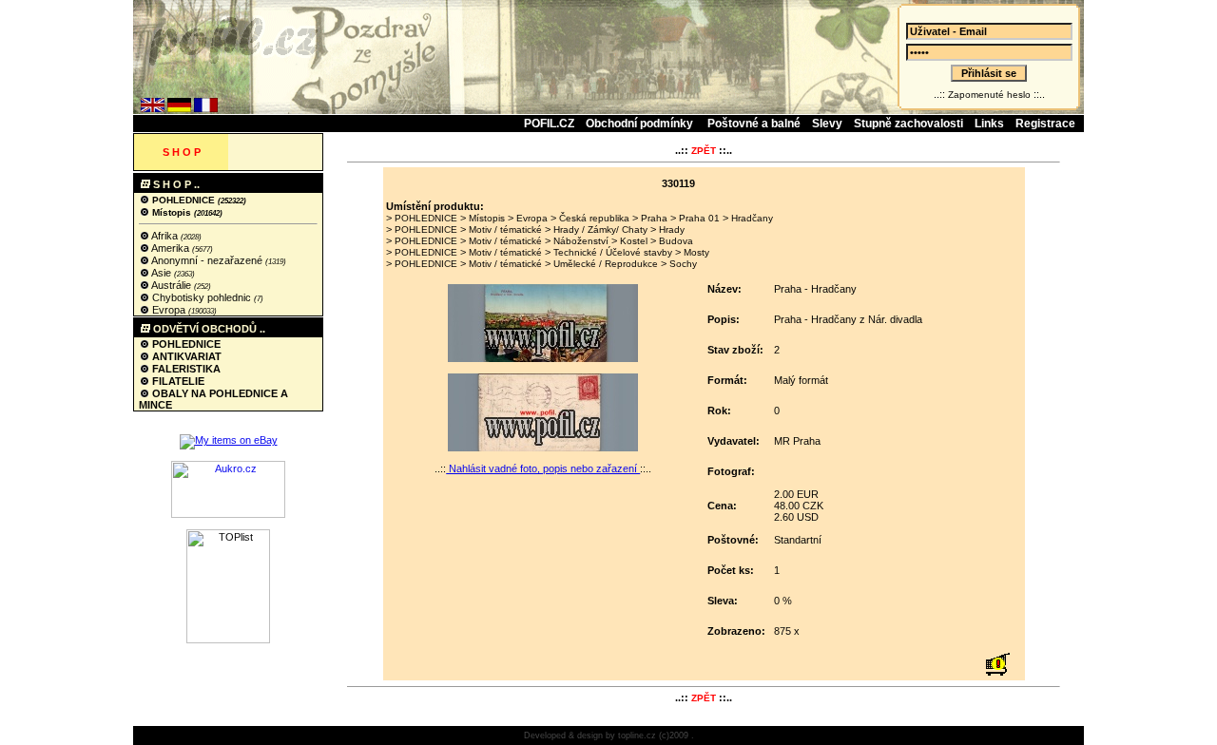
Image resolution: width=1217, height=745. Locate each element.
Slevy (827, 123)
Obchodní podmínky (641, 123)
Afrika (165, 235)
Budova (676, 241)
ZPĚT (703, 150)
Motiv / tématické (505, 229)
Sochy (683, 263)
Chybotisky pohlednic (201, 297)
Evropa (168, 309)
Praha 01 (699, 218)
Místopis (171, 212)
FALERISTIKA (185, 368)
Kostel (633, 241)
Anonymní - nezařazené (207, 260)
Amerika (170, 248)
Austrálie (171, 285)
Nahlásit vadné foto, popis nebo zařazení (543, 468)
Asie (161, 272)
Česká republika (594, 218)
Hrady (672, 229)
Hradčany (752, 218)
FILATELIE (176, 381)
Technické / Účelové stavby (612, 252)
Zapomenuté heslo (989, 94)
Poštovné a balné (754, 123)
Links (989, 123)
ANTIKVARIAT (185, 356)
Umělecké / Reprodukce (605, 263)
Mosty (696, 252)
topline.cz (637, 735)
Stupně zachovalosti (908, 123)
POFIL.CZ (549, 123)
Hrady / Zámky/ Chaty (600, 229)
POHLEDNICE (183, 200)
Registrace (1045, 123)
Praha (654, 218)
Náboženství (580, 241)
